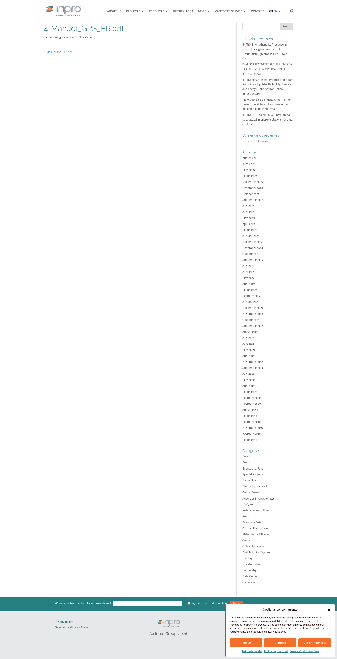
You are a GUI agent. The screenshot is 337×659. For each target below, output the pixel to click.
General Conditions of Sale (304, 651)
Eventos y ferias (252, 522)
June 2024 (248, 271)
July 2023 (248, 337)
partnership (249, 570)
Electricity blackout (254, 486)
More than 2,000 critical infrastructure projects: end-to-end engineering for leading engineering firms (266, 104)
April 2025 (248, 224)
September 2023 (253, 325)
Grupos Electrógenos (255, 528)
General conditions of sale (71, 627)
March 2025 (249, 229)
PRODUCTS (156, 11)
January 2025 (250, 235)
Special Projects (252, 474)
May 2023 (248, 349)
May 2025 (248, 217)
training (247, 558)
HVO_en (247, 504)
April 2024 (248, 283)
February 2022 (251, 397)
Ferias (246, 456)
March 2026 (249, 175)
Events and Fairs (252, 468)
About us (114, 11)
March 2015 (249, 439)
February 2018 (251, 421)
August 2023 (250, 331)
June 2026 (248, 164)
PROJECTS (133, 11)
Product (247, 462)
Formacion (249, 480)
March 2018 (249, 415)
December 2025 (252, 181)
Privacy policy (64, 621)
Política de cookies (252, 651)
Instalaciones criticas (255, 510)
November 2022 (252, 361)
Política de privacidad (276, 651)
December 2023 (252, 307)
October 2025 (251, 194)
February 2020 (251, 403)
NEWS (202, 11)
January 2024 (250, 301)
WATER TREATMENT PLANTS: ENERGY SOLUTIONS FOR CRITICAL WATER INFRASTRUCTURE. (267, 69)
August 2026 (250, 157)
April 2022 (248, 385)
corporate (248, 582)
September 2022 (252, 367)
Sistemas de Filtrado (255, 534)
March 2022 (249, 391)
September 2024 (253, 259)
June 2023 (248, 343)
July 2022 (248, 373)
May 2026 (248, 169)
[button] (329, 610)
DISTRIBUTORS (183, 11)
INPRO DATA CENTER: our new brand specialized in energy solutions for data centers (267, 119)
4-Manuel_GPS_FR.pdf (58, 52)
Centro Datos (250, 492)
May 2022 (248, 379)
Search (286, 26)
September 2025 (253, 199)
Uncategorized (251, 564)
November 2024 (252, 247)
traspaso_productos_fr (62, 37)
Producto (248, 516)
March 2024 (249, 289)
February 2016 (251, 433)
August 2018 (250, 409)
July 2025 (248, 205)
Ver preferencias (315, 643)
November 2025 (252, 187)
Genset (246, 540)
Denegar (280, 643)
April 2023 (248, 355)
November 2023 (252, 313)
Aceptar (245, 643)
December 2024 (252, 241)
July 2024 (248, 265)
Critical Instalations (254, 546)
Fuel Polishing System (256, 552)
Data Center (250, 576)
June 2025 (248, 211)
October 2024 (251, 253)
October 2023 (251, 319)
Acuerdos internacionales (258, 498)
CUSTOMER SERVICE (228, 11)
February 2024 (251, 295)
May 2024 (248, 277)
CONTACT (257, 11)
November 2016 (252, 427)
